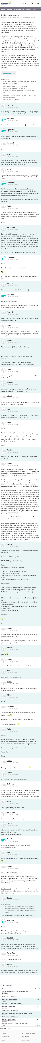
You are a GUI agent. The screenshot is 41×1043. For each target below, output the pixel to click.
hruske (9, 761)
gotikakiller (5, 1008)
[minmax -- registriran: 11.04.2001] (3, 341)
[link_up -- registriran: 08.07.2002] (3, 397)
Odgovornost (5, 1036)
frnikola (9, 544)
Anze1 (4, 995)
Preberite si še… (6, 79)
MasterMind (11, 953)
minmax (9, 341)
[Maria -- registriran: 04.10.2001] (3, 207)
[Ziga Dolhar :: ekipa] (3, 130)
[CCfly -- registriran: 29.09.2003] (3, 170)
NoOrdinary (11, 227)
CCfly (9, 169)
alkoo (9, 369)
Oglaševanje (25, 1036)
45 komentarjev (7, 73)
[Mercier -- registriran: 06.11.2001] (3, 899)
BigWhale (10, 920)
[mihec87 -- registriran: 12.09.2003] (3, 326)
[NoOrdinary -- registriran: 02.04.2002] (3, 228)
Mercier (9, 898)
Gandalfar (10, 119)
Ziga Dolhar (11, 130)
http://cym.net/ (6, 889)
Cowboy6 (10, 938)
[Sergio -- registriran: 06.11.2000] (3, 155)
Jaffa (8, 852)
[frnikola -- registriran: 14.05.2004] (3, 545)
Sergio (9, 154)
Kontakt (4, 1040)
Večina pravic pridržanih (28, 1033)
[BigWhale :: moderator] (3, 921)
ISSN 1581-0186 (26, 1040)
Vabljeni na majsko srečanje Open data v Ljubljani (16, 992)
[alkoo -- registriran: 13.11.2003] (3, 370)
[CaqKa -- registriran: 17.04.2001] (3, 451)
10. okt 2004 (11, 17)
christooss (10, 706)
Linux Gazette (7, 99)
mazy (8, 409)
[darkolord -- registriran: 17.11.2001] (3, 144)
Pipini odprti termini (10, 15)
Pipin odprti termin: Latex (10, 88)
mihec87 (10, 325)
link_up (9, 396)
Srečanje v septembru (9, 1000)
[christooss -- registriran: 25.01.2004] (3, 707)
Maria (9, 206)
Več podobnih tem (5, 1028)
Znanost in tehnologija (14, 1003)
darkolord (10, 143)
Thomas (4, 1001)
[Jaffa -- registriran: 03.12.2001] (3, 853)
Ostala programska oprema (28, 17)
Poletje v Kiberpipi (8, 1006)
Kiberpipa (4, 22)
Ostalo (15, 997)
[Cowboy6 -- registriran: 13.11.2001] (3, 939)
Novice (10, 997)
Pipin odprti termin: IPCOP (10, 86)
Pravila (4, 1033)
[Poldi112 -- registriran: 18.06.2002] (3, 106)
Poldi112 (10, 105)
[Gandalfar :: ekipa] (3, 119)
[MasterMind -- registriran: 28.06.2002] (3, 954)
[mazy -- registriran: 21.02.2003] (3, 410)
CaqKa (9, 450)
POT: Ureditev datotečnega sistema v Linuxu (16, 90)
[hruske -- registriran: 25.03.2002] (3, 762)
